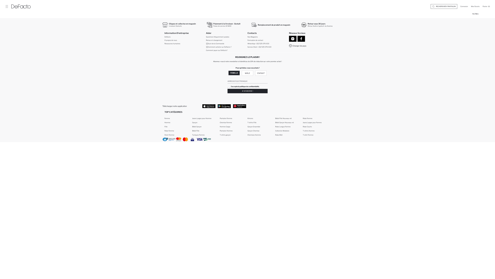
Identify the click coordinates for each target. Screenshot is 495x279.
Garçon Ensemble (254, 127)
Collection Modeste (282, 131)
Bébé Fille (195, 131)
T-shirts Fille (252, 122)
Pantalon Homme (226, 131)
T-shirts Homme (309, 131)
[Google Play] (224, 106)
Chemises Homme (254, 135)
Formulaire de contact (255, 40)
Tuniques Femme (198, 135)
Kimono (250, 118)
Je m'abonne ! (247, 91)
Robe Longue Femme (283, 127)
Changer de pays (299, 46)
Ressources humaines (172, 44)
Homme (167, 122)
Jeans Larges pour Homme (201, 118)
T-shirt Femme (308, 135)
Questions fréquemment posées (217, 37)
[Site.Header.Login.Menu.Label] (6, 6)
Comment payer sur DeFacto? (216, 50)
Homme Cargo (225, 127)
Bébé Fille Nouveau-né (283, 118)
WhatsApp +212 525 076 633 (258, 44)
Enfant (261, 73)
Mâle (247, 73)
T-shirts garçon (225, 135)
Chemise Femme (226, 122)
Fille (165, 127)
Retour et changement (214, 40)
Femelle (234, 73)
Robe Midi (278, 135)
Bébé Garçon (196, 127)
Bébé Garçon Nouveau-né (284, 122)
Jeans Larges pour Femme (312, 122)
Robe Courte (307, 127)
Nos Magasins (253, 37)
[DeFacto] (21, 6)
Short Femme (169, 135)
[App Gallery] (239, 106)
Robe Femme (169, 131)
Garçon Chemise (253, 131)
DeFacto (167, 37)
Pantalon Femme (226, 118)
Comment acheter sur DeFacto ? (219, 47)
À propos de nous (170, 40)
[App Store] (209, 106)
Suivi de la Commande (216, 44)
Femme (167, 118)
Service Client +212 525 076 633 (259, 47)
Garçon (194, 122)
